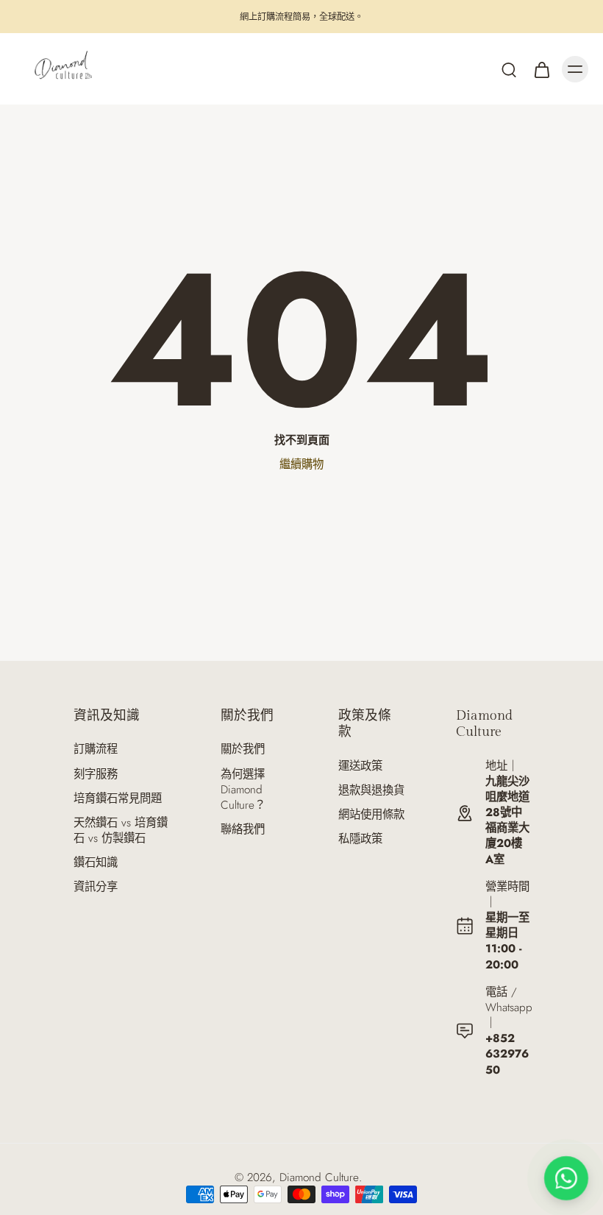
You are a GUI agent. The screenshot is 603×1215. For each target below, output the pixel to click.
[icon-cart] (541, 69)
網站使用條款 (371, 815)
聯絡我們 (243, 829)
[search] (509, 69)
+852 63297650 (507, 1053)
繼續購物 (301, 464)
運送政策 (360, 766)
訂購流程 (96, 749)
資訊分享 (96, 887)
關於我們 (243, 749)
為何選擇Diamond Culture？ (243, 790)
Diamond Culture (319, 1177)
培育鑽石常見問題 (118, 799)
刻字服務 (96, 774)
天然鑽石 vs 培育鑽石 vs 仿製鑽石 (121, 830)
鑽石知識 (96, 863)
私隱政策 (360, 839)
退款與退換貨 (371, 790)
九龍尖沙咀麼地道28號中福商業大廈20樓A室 (507, 820)
